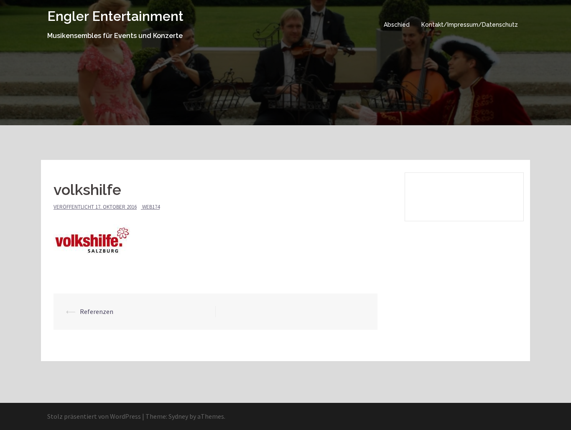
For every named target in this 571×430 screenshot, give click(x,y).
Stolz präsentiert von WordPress (94, 416)
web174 (151, 206)
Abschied (397, 24)
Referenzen (96, 311)
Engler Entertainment (115, 16)
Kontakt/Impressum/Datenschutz (469, 24)
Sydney (178, 416)
